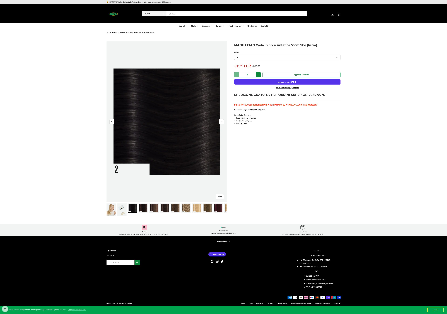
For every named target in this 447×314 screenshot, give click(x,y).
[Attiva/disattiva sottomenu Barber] (223, 26)
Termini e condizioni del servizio (301, 303)
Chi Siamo (252, 26)
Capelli (182, 26)
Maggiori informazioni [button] (77, 310)
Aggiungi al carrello (301, 75)
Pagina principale (112, 32)
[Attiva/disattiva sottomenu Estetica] (211, 26)
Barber (218, 26)
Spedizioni (337, 303)
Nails (193, 26)
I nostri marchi (234, 26)
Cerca (251, 303)
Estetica (206, 26)
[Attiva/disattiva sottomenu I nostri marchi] (243, 26)
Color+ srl (115, 303)
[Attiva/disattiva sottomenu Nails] (197, 26)
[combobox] (224, 13)
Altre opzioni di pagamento (287, 88)
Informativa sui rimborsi (322, 303)
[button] (339, 14)
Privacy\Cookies (282, 303)
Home (243, 303)
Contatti (264, 26)
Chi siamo (270, 303)
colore (236, 52)
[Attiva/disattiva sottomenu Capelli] (186, 26)
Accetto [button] (435, 310)
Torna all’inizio (222, 241)
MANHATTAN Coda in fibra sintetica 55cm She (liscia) (137, 32)
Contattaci (259, 303)
